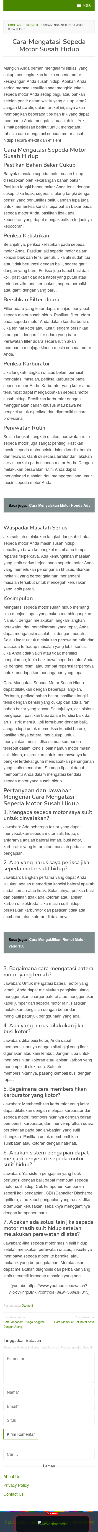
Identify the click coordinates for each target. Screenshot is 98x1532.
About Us (11, 1476)
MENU (87, 6)
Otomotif (27, 1305)
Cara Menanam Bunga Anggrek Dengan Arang (24, 1322)
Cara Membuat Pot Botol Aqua (74, 1319)
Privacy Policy (16, 1485)
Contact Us (13, 1494)
